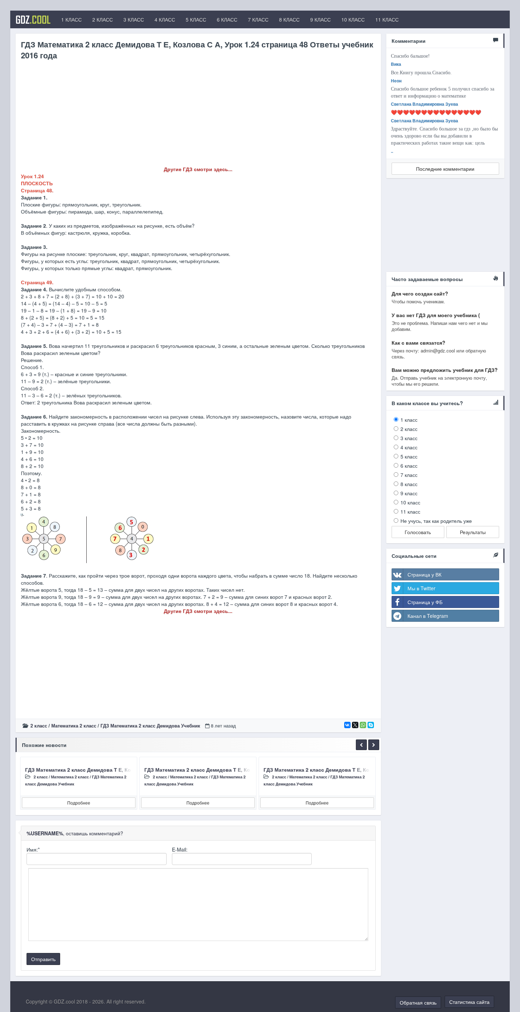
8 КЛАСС (289, 19)
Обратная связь (418, 1002)
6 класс (408, 465)
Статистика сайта (469, 1001)
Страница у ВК (424, 574)
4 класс (408, 447)
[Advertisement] (198, 115)
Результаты (473, 532)
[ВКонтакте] (347, 725)
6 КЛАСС (227, 19)
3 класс (408, 437)
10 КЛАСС (353, 19)
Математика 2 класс (73, 725)
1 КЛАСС (71, 19)
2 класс (38, 725)
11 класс (410, 511)
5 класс (408, 456)
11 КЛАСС (387, 19)
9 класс (408, 493)
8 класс (408, 483)
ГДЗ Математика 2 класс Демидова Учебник (150, 725)
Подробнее (78, 803)
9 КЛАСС (320, 19)
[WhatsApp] (363, 725)
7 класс (408, 474)
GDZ (33, 19)
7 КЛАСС (258, 19)
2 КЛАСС (102, 19)
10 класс (410, 502)
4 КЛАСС (165, 19)
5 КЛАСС (196, 19)
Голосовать (418, 532)
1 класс (408, 419)
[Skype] (371, 725)
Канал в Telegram (428, 615)
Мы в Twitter (421, 588)
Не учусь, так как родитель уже (436, 520)
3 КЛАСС (133, 19)
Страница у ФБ (425, 602)
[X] (355, 725)
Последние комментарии (445, 168)
